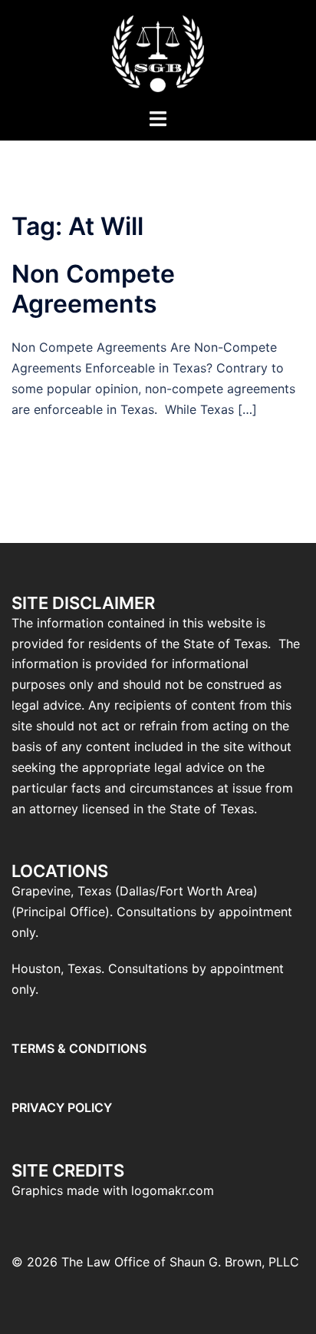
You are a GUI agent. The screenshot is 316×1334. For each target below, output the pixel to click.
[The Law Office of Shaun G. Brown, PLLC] (157, 52)
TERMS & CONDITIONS (79, 1048)
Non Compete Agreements (93, 288)
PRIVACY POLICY (62, 1107)
